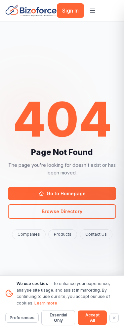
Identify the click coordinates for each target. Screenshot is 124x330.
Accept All (92, 317)
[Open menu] (93, 11)
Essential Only (58, 317)
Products (62, 234)
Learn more (45, 303)
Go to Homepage (66, 193)
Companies (29, 234)
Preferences (22, 317)
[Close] (114, 317)
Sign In (70, 10)
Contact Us (96, 234)
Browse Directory (62, 211)
